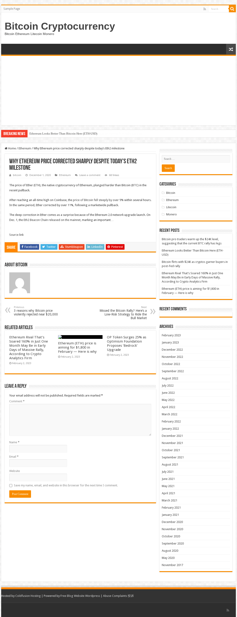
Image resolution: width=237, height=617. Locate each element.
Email (14, 456)
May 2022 (168, 400)
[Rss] (204, 9)
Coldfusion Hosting (28, 596)
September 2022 (173, 371)
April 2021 (168, 493)
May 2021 (168, 486)
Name (14, 442)
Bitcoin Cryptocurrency (60, 26)
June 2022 (168, 392)
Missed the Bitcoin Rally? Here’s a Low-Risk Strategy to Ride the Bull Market (123, 313)
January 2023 (170, 342)
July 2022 (168, 385)
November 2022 (172, 357)
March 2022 (169, 414)
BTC (135, 185)
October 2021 (171, 450)
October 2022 (171, 364)
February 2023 (171, 335)
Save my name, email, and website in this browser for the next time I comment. (66, 485)
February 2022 (171, 421)
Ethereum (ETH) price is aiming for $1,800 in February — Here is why (77, 347)
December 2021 (172, 436)
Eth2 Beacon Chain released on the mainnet (52, 220)
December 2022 (172, 349)
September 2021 (173, 457)
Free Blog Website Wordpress (80, 596)
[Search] (232, 8)
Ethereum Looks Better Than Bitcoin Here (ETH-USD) (63, 133)
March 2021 (169, 500)
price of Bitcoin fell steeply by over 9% (98, 200)
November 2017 (172, 565)
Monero (171, 214)
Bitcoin (170, 193)
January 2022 (170, 428)
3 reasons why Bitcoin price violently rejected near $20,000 (36, 311)
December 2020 (172, 522)
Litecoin (171, 207)
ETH (37, 185)
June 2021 (168, 479)
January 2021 (170, 514)
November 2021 (172, 443)
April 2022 (168, 407)
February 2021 (171, 507)
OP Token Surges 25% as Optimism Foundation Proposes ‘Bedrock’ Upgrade (126, 343)
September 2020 (173, 543)
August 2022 (170, 378)
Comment (17, 401)
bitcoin (17, 175)
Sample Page (11, 8)
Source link (16, 234)
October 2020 (171, 536)
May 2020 (168, 558)
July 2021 (168, 471)
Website (14, 471)
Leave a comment (89, 175)
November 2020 (172, 529)
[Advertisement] (118, 90)
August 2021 (170, 464)
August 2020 (170, 550)
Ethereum (25, 148)
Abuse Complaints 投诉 (118, 596)
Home (11, 148)
